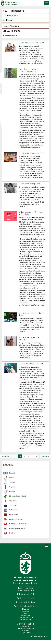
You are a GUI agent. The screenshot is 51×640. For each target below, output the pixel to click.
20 (37, 456)
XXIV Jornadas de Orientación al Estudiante (31, 213)
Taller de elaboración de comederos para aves (29, 70)
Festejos (12, 491)
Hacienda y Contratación (17, 528)
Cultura (11, 477)
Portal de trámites (25, 602)
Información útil (25, 594)
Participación (13, 515)
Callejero (25, 631)
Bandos (25, 613)
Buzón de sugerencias (25, 588)
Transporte (13, 505)
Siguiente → (45, 456)
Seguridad (12, 501)
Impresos (25, 611)
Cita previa (25, 609)
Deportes (12, 487)
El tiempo (25, 626)
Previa (7, 20)
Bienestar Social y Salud (17, 496)
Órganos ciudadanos (25, 586)
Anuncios (11, 31)
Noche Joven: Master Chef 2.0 (31, 43)
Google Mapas (25, 633)
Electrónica (10, 15)
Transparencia (13, 11)
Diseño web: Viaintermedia (38, 636)
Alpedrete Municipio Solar (25, 590)
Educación (12, 473)
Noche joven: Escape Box (29, 184)
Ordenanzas (25, 615)
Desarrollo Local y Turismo (18, 524)
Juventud (12, 482)
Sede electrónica (25, 598)
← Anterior (5, 456)
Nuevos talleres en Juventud (31, 364)
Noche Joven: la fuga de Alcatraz (29, 338)
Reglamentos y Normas (25, 617)
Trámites (10, 26)
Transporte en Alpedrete (25, 628)
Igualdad (12, 533)
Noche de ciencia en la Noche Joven (31, 314)
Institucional (13, 510)
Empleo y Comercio (16, 519)
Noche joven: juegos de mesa (31, 153)
